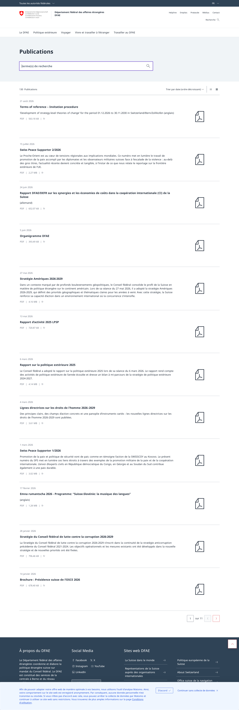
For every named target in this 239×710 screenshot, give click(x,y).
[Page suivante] (216, 618)
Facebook (81, 660)
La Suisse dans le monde (139, 660)
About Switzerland (188, 672)
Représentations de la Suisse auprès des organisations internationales (142, 672)
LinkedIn (81, 672)
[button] (24, 32)
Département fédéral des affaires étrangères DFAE (80, 14)
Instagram (82, 666)
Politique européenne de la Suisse (193, 662)
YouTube (100, 666)
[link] (119, 116)
